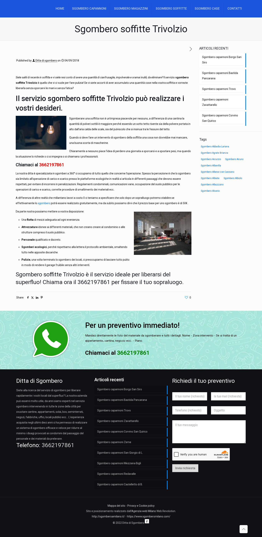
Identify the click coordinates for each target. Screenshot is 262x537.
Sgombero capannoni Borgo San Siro (221, 60)
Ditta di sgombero (46, 60)
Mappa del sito (116, 505)
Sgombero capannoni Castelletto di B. (120, 484)
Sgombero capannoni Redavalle (116, 473)
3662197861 (51, 164)
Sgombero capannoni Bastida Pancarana (220, 75)
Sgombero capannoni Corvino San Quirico (220, 118)
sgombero (44, 203)
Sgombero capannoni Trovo (219, 88)
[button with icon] (147, 521)
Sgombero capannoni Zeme (114, 442)
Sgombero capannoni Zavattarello (215, 102)
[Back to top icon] (244, 529)
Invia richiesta (185, 468)
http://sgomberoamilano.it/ (108, 516)
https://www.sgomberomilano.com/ (148, 516)
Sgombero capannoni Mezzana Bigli (119, 463)
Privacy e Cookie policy (141, 505)
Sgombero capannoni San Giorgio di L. (120, 452)
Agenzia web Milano (143, 511)
